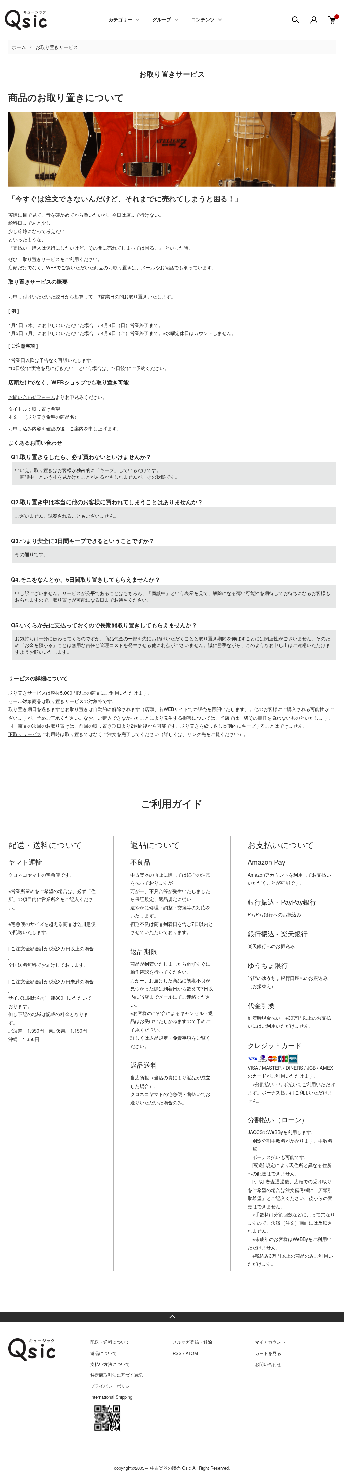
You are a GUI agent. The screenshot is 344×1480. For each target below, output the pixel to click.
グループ (161, 20)
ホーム (19, 47)
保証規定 (144, 899)
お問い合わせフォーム (31, 396)
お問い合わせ (268, 1364)
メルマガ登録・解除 (192, 1342)
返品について (103, 1353)
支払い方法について (110, 1364)
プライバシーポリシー (112, 1386)
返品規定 (168, 899)
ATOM (192, 1353)
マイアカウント (270, 1342)
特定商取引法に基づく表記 (116, 1375)
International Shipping (111, 1397)
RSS (177, 1353)
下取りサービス (24, 734)
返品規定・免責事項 (170, 1037)
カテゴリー (120, 20)
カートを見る (268, 1353)
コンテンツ (203, 20)
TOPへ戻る (172, 1317)
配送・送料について (110, 1342)
